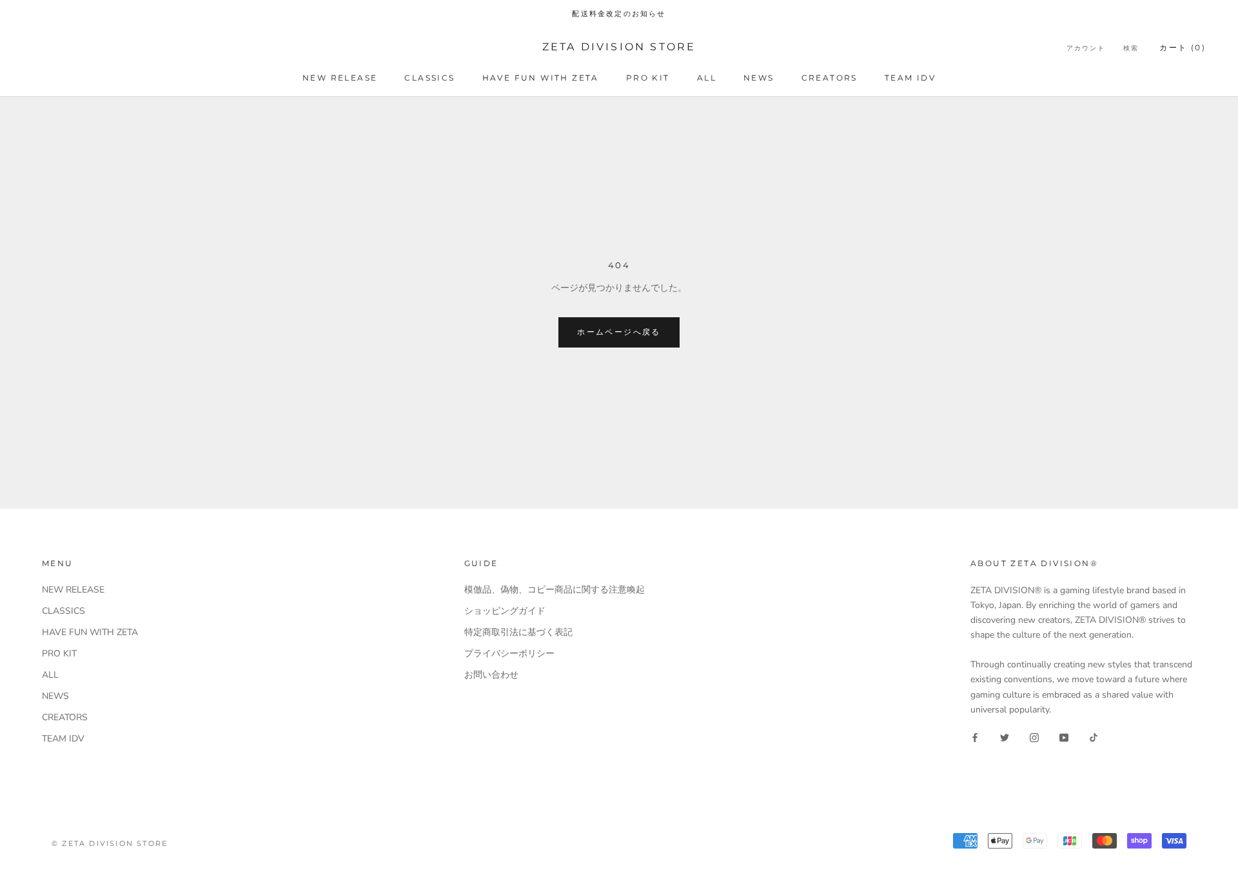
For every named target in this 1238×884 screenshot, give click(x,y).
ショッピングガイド (504, 611)
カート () (1182, 47)
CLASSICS (429, 78)
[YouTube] (1063, 737)
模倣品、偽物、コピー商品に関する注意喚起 (554, 590)
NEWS (758, 78)
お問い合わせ (491, 675)
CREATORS (829, 78)
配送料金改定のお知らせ (618, 13)
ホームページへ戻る (619, 332)
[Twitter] (1004, 737)
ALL (706, 78)
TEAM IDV (910, 78)
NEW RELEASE (339, 78)
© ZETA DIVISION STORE (110, 843)
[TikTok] (1093, 737)
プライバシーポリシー (509, 653)
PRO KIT (648, 78)
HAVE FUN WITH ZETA (540, 78)
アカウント (1085, 48)
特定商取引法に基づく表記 (518, 632)
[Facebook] (974, 737)
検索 (1131, 48)
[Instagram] (1034, 737)
